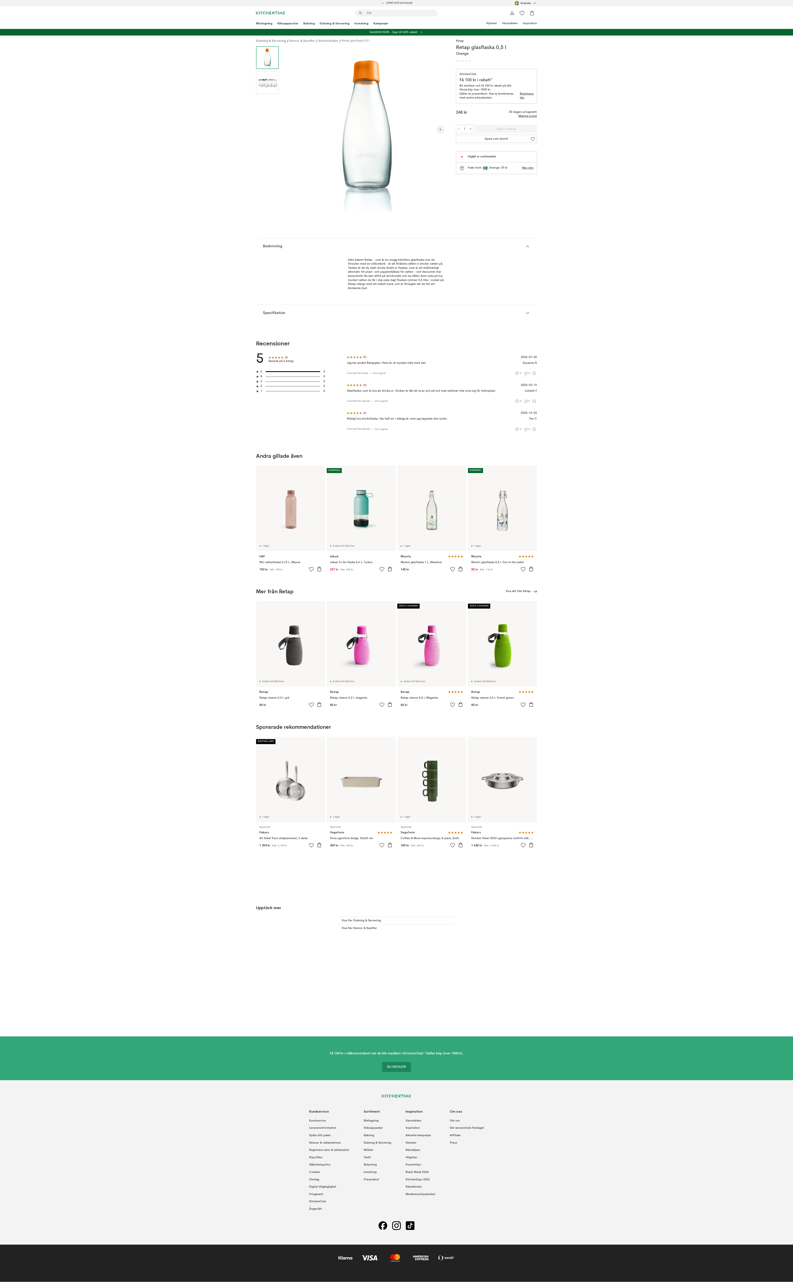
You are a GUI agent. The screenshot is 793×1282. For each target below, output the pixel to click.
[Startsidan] (270, 13)
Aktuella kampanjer (418, 1135)
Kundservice (317, 1120)
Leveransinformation (322, 1128)
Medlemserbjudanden (420, 1194)
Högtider (411, 1157)
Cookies (314, 1172)
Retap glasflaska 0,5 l (356, 40)
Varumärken (510, 23)
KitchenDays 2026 (418, 1179)
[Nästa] (440, 129)
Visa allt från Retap (518, 591)
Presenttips (413, 1164)
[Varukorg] (532, 13)
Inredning (361, 23)
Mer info (527, 167)
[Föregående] (293, 129)
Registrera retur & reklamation (329, 1150)
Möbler (368, 1150)
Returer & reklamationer (325, 1142)
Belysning (370, 1164)
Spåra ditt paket (320, 1135)
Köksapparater (287, 23)
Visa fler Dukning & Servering (361, 920)
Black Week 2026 (417, 1172)
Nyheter (491, 23)
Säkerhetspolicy (320, 1164)
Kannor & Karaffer (302, 41)
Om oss (455, 1120)
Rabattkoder (414, 1187)
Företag (314, 1179)
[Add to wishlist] (311, 569)
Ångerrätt (315, 1208)
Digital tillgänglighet (322, 1187)
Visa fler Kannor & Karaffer (359, 928)
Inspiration (530, 23)
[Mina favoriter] (522, 13)
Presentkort (371, 1179)
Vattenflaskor (328, 41)
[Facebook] (383, 1225)
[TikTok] (410, 1225)
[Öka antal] (471, 129)
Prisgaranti (316, 1194)
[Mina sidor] (512, 13)
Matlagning (264, 23)
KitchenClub (317, 1201)
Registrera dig (526, 95)
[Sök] (360, 13)
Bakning (309, 23)
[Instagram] (396, 1225)
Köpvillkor (316, 1157)
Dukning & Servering (334, 23)
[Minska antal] (459, 129)
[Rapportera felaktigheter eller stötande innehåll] (534, 373)
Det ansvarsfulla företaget (467, 1128)
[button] (463, 61)
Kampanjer (380, 23)
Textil (367, 1157)
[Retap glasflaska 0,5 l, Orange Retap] (366, 129)
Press (453, 1142)
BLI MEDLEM (396, 1067)
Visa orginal (379, 373)
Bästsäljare (413, 1150)
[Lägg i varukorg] (319, 568)
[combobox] (526, 3)
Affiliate (455, 1135)
